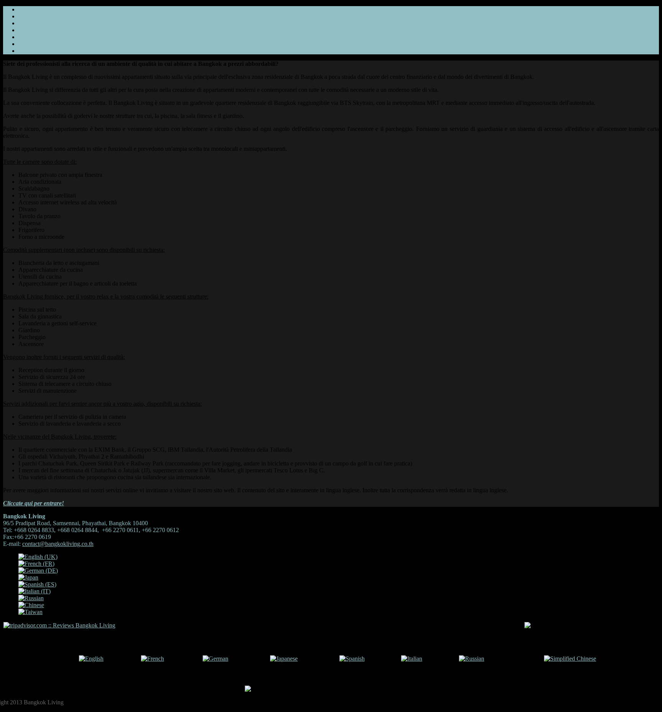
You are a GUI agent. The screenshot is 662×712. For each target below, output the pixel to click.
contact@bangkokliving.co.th (57, 544)
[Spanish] (352, 658)
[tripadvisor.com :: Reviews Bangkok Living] (59, 625)
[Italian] (411, 658)
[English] (91, 658)
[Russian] (471, 658)
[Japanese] (284, 658)
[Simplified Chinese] (570, 658)
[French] (152, 658)
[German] (215, 658)
